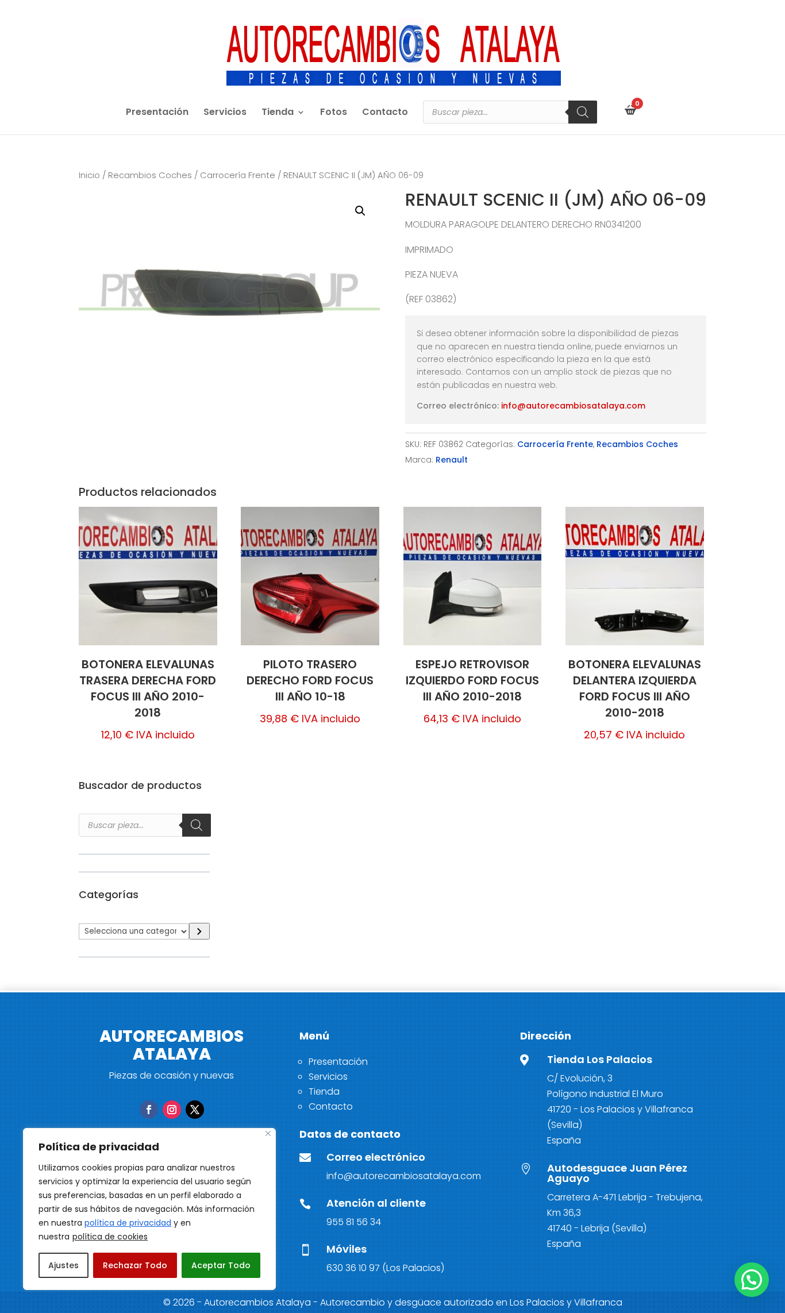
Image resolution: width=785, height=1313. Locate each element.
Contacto (385, 113)
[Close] (268, 1133)
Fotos (333, 113)
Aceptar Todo (221, 1265)
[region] (149, 1209)
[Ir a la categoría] (199, 931)
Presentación (157, 113)
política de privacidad (127, 1223)
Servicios (225, 113)
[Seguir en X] (195, 1109)
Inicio (89, 175)
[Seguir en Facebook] (149, 1109)
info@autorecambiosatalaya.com (573, 405)
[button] (360, 211)
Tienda (277, 113)
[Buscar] (582, 112)
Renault (452, 459)
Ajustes (63, 1265)
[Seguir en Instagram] (172, 1109)
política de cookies (110, 1236)
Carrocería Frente (237, 175)
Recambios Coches (150, 175)
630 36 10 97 (353, 1268)
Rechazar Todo (135, 1265)
